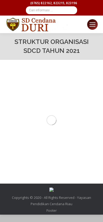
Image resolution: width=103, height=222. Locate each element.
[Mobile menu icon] (92, 24)
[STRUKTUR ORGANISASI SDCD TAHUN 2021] (51, 120)
